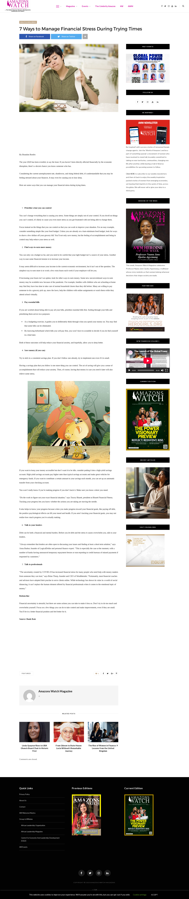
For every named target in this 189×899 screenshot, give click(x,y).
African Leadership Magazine (32, 832)
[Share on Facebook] (103, 673)
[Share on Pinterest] (116, 673)
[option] (148, 493)
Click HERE (130, 174)
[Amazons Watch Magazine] (18, 6)
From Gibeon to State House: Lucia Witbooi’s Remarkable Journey (69, 748)
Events (85, 6)
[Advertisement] (68, 135)
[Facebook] (81, 873)
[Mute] (162, 370)
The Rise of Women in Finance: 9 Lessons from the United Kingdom (103, 748)
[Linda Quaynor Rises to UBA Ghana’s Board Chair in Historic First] (34, 732)
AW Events (23, 847)
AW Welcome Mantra (27, 813)
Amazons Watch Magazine (55, 691)
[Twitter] (90, 873)
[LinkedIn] (107, 873)
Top (95, 890)
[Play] (129, 370)
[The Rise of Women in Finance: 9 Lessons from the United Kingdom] (103, 732)
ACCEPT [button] (154, 895)
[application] (148, 360)
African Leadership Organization (33, 825)
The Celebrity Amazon (105, 6)
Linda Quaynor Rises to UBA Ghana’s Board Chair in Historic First (34, 748)
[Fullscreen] (166, 370)
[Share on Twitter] (108, 673)
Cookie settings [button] (139, 894)
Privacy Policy (24, 794)
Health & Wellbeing (28, 22)
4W (121, 6)
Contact (22, 807)
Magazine (70, 6)
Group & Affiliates (26, 819)
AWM (130, 6)
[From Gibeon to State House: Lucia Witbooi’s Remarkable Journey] (69, 732)
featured (26, 673)
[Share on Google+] (112, 673)
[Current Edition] (148, 450)
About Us (22, 800)
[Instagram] (99, 873)
